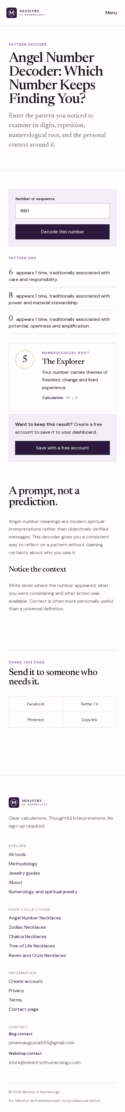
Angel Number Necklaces (35, 918)
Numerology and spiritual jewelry (43, 892)
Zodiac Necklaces (27, 927)
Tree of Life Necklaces (32, 946)
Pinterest (36, 719)
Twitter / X (89, 704)
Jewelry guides (24, 873)
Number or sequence (35, 198)
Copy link (89, 719)
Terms (15, 1000)
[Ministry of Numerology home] (33, 13)
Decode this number (62, 232)
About (15, 882)
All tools (17, 854)
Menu (111, 13)
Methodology (23, 864)
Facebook (35, 704)
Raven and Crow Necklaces (37, 955)
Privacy (16, 991)
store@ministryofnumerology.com (45, 1062)
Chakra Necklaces (28, 936)
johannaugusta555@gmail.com (41, 1043)
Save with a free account (62, 448)
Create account (26, 981)
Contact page (24, 1009)
